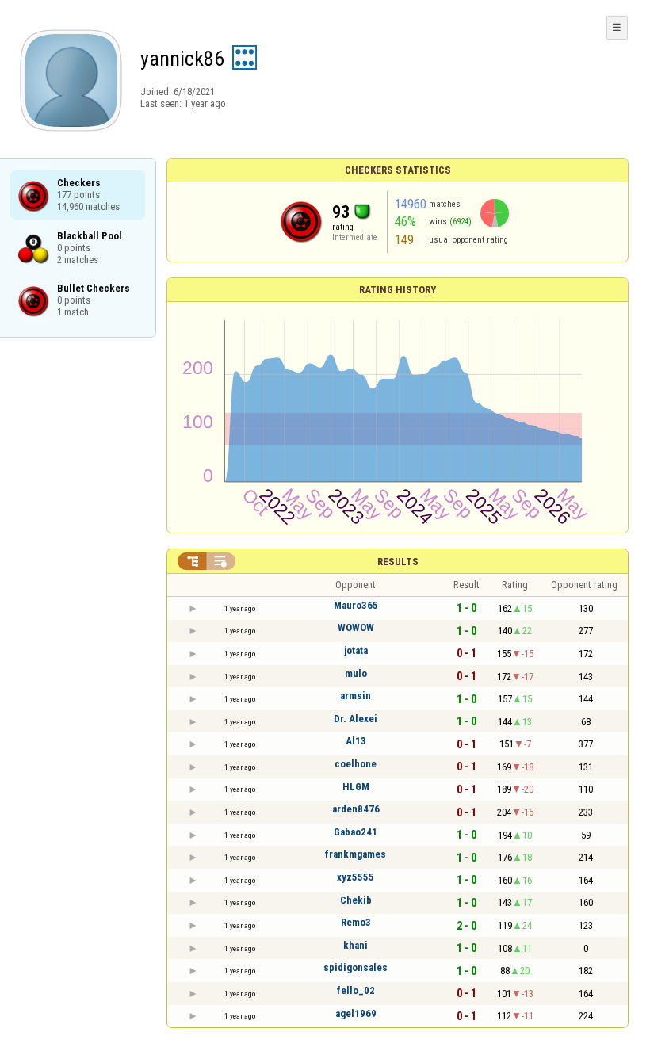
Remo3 (356, 922)
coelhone (356, 764)
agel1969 (356, 1013)
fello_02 (356, 990)
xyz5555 (355, 877)
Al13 (356, 741)
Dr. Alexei (355, 718)
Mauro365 (356, 605)
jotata (356, 650)
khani (355, 945)
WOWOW (356, 627)
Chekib (356, 900)
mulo (356, 673)
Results (398, 562)
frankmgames (355, 854)
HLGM (355, 787)
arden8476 (356, 809)
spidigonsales (355, 967)
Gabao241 (355, 832)
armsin (355, 696)
